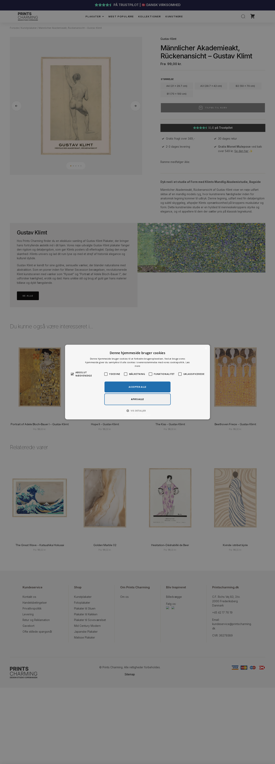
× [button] (206, 348)
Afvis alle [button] (137, 399)
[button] (137, 411)
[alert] (137, 382)
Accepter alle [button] (137, 386)
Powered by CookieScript (137, 415)
